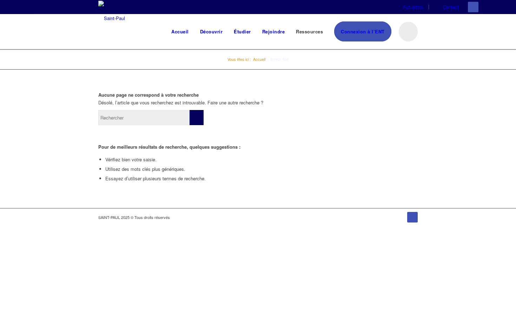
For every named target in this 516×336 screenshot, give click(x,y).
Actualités (413, 7)
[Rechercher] (407, 31)
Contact (451, 7)
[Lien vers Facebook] (473, 7)
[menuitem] (412, 7)
